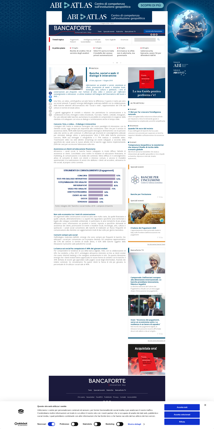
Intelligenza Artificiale (92, 39)
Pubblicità (108, 397)
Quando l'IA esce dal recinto (140, 128)
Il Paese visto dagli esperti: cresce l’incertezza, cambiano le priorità (151, 54)
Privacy (116, 397)
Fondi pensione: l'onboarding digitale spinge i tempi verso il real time (80, 54)
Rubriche (119, 31)
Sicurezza (124, 39)
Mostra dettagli (134, 424)
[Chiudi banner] (205, 405)
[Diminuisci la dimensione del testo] (50, 115)
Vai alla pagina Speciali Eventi (156, 244)
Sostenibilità (85, 42)
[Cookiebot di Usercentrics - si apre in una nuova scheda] (21, 424)
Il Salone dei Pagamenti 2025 (143, 228)
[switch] (74, 424)
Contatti (123, 397)
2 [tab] (117, 63)
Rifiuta (182, 422)
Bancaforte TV (130, 31)
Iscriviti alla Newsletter (154, 31)
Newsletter (90, 397)
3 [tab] (121, 63)
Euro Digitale (110, 39)
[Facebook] (151, 35)
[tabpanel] (82, 53)
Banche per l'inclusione (141, 194)
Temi (99, 31)
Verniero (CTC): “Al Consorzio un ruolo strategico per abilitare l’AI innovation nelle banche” (104, 55)
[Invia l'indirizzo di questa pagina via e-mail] (50, 105)
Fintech (73, 42)
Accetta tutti (182, 407)
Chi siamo (81, 397)
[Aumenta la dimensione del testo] (50, 112)
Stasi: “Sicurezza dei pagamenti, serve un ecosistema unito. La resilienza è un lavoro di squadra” (145, 322)
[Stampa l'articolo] (50, 108)
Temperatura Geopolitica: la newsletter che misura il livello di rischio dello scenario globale (146, 147)
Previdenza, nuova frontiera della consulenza (125, 53)
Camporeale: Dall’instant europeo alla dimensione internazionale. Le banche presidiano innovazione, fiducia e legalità (146, 280)
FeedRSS (99, 397)
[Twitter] (154, 35)
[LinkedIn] (157, 35)
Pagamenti (74, 39)
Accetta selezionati (182, 415)
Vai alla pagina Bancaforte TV (156, 341)
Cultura (98, 42)
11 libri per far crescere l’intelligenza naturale (144, 113)
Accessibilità (131, 397)
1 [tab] (113, 63)
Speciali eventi (108, 31)
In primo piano (58, 48)
